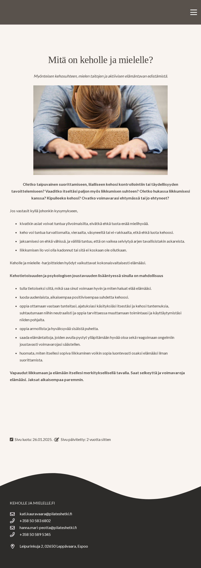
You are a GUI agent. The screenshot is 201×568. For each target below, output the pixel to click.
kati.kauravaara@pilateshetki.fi (46, 513)
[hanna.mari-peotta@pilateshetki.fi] (15, 527)
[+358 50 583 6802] (15, 520)
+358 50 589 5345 (35, 534)
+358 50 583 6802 (35, 520)
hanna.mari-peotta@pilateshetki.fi (48, 527)
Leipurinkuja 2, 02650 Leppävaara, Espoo (54, 546)
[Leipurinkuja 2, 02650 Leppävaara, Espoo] (15, 546)
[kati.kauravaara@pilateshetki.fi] (15, 514)
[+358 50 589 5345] (15, 534)
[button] (193, 12)
